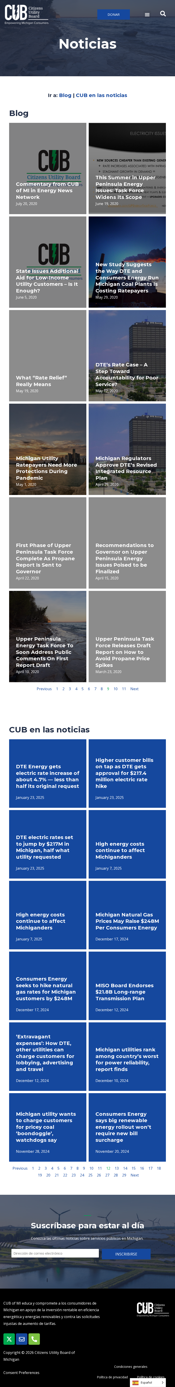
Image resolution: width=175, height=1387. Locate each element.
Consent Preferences (21, 1372)
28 (116, 1175)
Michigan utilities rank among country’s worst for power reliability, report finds (127, 1059)
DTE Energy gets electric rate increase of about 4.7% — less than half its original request (47, 776)
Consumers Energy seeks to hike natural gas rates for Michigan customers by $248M (46, 989)
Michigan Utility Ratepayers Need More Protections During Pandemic (46, 468)
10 (115, 688)
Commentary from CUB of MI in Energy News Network (47, 190)
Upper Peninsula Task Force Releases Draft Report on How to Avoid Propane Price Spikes (124, 652)
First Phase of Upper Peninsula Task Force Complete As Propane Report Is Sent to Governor (45, 558)
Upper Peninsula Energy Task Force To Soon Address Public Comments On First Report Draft (44, 652)
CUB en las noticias (101, 95)
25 (90, 1175)
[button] (147, 14)
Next (134, 688)
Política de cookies (151, 1377)
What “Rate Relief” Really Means (41, 381)
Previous (44, 688)
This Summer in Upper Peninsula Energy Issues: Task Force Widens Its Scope (125, 187)
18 (159, 1168)
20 (48, 1175)
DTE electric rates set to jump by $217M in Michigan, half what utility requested (44, 847)
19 (40, 1175)
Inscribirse (126, 1254)
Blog (65, 95)
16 (142, 1168)
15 (133, 1168)
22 (65, 1175)
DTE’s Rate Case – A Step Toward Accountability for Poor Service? (126, 374)
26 (99, 1175)
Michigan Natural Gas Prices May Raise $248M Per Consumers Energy (127, 921)
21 (57, 1175)
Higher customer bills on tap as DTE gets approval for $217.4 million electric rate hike (124, 773)
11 (124, 688)
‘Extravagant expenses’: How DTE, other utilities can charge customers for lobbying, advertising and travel (45, 1053)
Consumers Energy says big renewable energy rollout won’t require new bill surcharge (123, 1127)
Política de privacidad (112, 1377)
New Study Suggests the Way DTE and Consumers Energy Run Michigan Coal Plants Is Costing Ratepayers (127, 277)
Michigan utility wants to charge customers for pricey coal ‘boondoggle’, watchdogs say (46, 1127)
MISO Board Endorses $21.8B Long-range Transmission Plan (124, 992)
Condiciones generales (130, 1366)
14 (125, 1168)
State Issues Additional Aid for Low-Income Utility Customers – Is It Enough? (47, 281)
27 (107, 1175)
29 (124, 1175)
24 (82, 1175)
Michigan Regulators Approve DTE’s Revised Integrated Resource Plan (126, 468)
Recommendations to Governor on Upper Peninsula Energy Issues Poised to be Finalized (124, 558)
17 (150, 1168)
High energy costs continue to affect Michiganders (120, 850)
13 (117, 1168)
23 (74, 1175)
